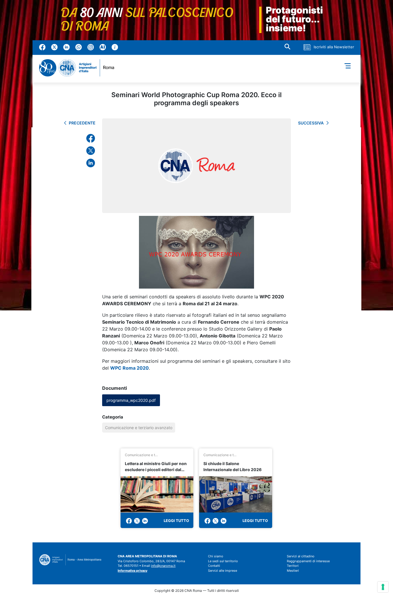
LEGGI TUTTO (176, 520)
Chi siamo (215, 556)
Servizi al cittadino (300, 556)
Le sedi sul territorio (223, 561)
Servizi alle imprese (222, 571)
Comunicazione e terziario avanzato (138, 427)
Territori (293, 566)
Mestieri (293, 571)
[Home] (79, 67)
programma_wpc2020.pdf (131, 400)
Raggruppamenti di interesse (308, 561)
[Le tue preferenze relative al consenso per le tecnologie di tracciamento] (382, 586)
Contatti (214, 566)
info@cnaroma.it (163, 566)
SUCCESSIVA (311, 122)
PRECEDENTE (82, 122)
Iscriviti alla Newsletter (334, 47)
